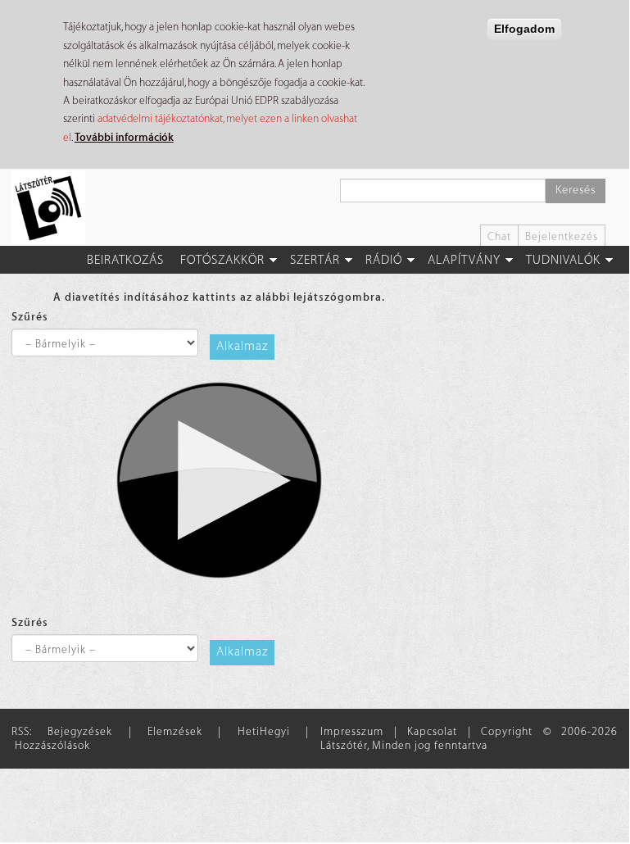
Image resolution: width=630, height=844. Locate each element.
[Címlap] (54, 207)
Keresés (575, 190)
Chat (499, 236)
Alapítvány (464, 260)
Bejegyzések (80, 731)
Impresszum (351, 731)
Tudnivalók (563, 260)
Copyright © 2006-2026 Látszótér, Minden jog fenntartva (469, 738)
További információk (124, 137)
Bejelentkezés (561, 236)
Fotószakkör (222, 260)
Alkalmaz (242, 346)
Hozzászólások (52, 745)
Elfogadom (524, 28)
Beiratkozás (125, 260)
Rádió (383, 260)
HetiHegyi (264, 731)
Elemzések (174, 731)
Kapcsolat (432, 731)
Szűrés (29, 317)
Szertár (315, 260)
